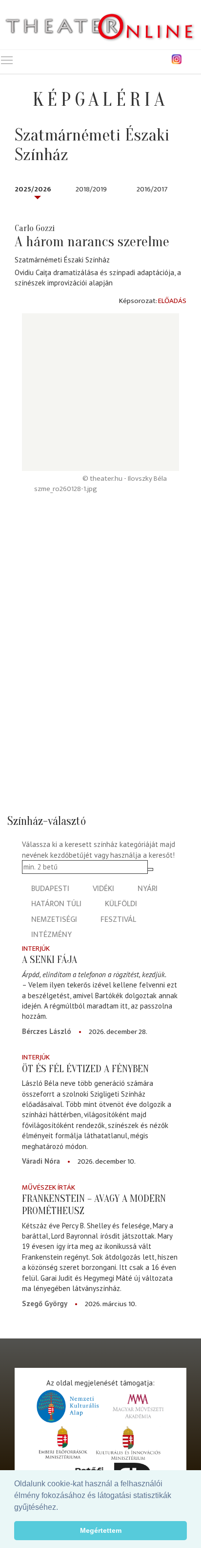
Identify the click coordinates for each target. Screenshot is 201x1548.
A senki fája (49, 959)
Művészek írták (48, 1187)
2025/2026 (33, 189)
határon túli (56, 904)
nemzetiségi (54, 919)
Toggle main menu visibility (7, 60)
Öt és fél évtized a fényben (85, 1069)
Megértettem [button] (100, 1530)
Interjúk (36, 948)
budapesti (50, 888)
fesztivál (118, 919)
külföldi (121, 904)
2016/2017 (152, 189)
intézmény (51, 934)
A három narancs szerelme (92, 241)
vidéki (103, 888)
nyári (148, 888)
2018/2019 (91, 189)
